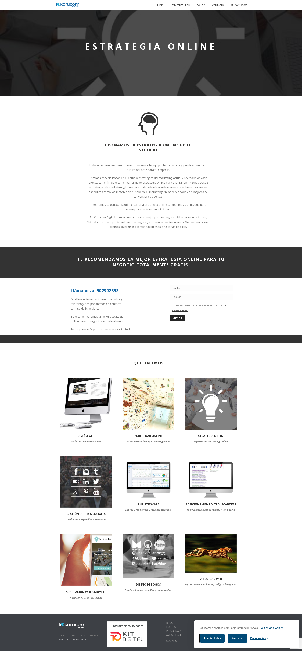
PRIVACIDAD (173, 630)
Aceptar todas (212, 638)
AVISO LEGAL (173, 634)
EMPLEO (171, 626)
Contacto (218, 5)
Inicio (160, 5)
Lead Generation (180, 5)
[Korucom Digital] (73, 625)
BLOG (169, 622)
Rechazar (237, 638)
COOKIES (171, 640)
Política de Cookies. (271, 628)
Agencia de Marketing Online (72, 639)
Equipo (201, 5)
